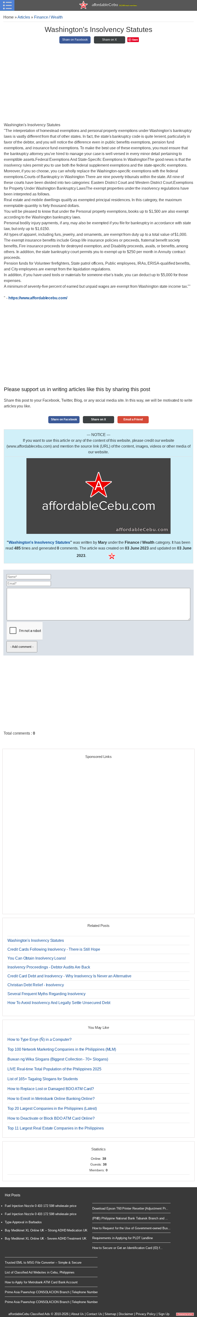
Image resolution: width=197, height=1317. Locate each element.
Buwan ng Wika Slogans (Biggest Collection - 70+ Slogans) (57, 1059)
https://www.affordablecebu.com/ (37, 298)
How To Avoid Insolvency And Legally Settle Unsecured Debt (58, 1003)
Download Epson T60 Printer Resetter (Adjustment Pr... (130, 1208)
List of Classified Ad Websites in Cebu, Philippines (39, 1272)
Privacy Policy (146, 1314)
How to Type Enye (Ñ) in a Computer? (39, 1039)
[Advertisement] (98, 85)
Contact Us (94, 1314)
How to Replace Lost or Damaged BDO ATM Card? (50, 1089)
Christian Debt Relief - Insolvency (35, 985)
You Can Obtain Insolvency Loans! (36, 958)
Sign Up (163, 1314)
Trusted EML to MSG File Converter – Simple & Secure (43, 1262)
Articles (24, 17)
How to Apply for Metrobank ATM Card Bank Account (41, 1282)
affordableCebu (114, 5)
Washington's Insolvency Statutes (39, 542)
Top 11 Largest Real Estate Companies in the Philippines (55, 1128)
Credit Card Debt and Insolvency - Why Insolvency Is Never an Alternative (69, 976)
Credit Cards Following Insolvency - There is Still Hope (53, 949)
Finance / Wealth (48, 17)
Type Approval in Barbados (23, 1222)
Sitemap (110, 1314)
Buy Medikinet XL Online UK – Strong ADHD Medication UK (46, 1230)
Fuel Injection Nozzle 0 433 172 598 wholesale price (40, 1206)
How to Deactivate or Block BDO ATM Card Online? (51, 1118)
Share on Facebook (75, 39)
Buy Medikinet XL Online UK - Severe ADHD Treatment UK (45, 1238)
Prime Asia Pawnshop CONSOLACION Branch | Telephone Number (51, 1292)
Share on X (109, 39)
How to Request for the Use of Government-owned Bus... (131, 1228)
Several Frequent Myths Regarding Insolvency (46, 994)
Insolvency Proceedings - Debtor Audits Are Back (48, 967)
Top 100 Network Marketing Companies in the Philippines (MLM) (61, 1049)
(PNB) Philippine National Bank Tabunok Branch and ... (130, 1218)
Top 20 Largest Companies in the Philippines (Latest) (52, 1108)
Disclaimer (126, 1314)
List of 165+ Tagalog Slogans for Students (42, 1079)
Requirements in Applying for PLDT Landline (122, 1238)
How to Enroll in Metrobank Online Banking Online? (51, 1099)
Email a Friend (133, 419)
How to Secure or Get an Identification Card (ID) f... (127, 1248)
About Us (77, 1314)
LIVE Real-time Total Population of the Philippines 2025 (54, 1069)
